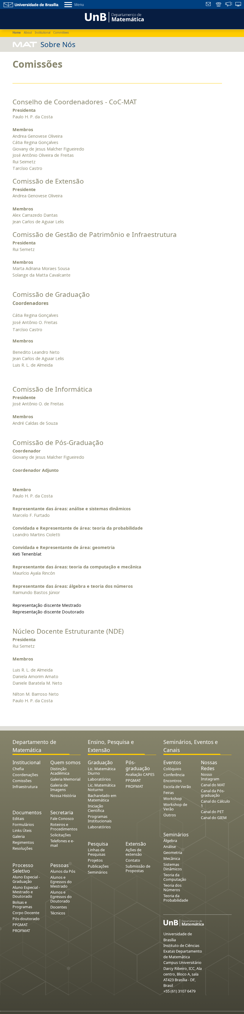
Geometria (172, 852)
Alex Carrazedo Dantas (35, 215)
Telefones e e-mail (62, 843)
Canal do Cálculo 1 (215, 803)
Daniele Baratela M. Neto (37, 683)
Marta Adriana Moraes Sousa (41, 268)
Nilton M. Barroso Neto (35, 694)
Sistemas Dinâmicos (172, 867)
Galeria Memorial (65, 779)
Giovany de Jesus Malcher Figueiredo (48, 149)
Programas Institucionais (100, 819)
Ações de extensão (134, 852)
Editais (18, 818)
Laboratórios (99, 779)
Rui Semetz (23, 249)
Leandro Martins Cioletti (36, 534)
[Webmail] (209, 5)
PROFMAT (21, 930)
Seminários (97, 872)
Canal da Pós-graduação (213, 793)
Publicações (98, 866)
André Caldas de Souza (35, 423)
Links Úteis (22, 830)
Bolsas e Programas (22, 904)
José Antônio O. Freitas (34, 322)
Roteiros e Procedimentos (63, 827)
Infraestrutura (24, 786)
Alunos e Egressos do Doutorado (61, 896)
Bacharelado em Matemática (102, 798)
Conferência (173, 774)
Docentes (58, 907)
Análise (169, 846)
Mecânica (171, 858)
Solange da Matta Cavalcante (41, 275)
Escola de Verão (177, 786)
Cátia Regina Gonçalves (35, 142)
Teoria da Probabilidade (175, 898)
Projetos (95, 860)
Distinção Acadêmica (59, 771)
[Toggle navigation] (13, 18)
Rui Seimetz (23, 162)
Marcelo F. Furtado (31, 515)
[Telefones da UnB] (218, 5)
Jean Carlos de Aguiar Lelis (38, 221)
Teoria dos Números (172, 887)
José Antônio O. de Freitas (38, 404)
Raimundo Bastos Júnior (36, 592)
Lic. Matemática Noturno (101, 787)
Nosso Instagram (210, 777)
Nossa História (63, 795)
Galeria (18, 836)
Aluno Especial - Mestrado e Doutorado (26, 892)
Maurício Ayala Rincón (33, 573)
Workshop (172, 798)
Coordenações (25, 774)
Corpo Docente (25, 912)
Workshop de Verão (175, 807)
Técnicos (57, 913)
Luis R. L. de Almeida (32, 365)
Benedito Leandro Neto (36, 352)
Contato (133, 860)
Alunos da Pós (62, 871)
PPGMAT (20, 924)
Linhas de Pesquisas (96, 852)
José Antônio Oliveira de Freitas (43, 155)
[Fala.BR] (228, 5)
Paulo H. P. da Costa (32, 117)
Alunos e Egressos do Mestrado (61, 882)
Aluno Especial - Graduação (26, 879)
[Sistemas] (238, 5)
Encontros (172, 780)
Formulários (23, 824)
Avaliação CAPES (140, 774)
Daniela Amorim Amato (35, 676)
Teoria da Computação (174, 877)
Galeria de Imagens (59, 787)
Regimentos (23, 842)
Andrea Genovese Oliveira (37, 136)
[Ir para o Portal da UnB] (31, 4)
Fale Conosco (62, 818)
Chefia (18, 768)
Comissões (22, 780)
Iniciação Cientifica (96, 808)
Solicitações (60, 835)
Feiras (168, 792)
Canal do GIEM (214, 817)
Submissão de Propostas (138, 868)
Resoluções (22, 848)
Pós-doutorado (26, 918)
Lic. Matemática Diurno (101, 771)
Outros (169, 815)
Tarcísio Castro (27, 168)
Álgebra (170, 840)
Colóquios (172, 768)
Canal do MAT (213, 784)
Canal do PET (212, 811)
